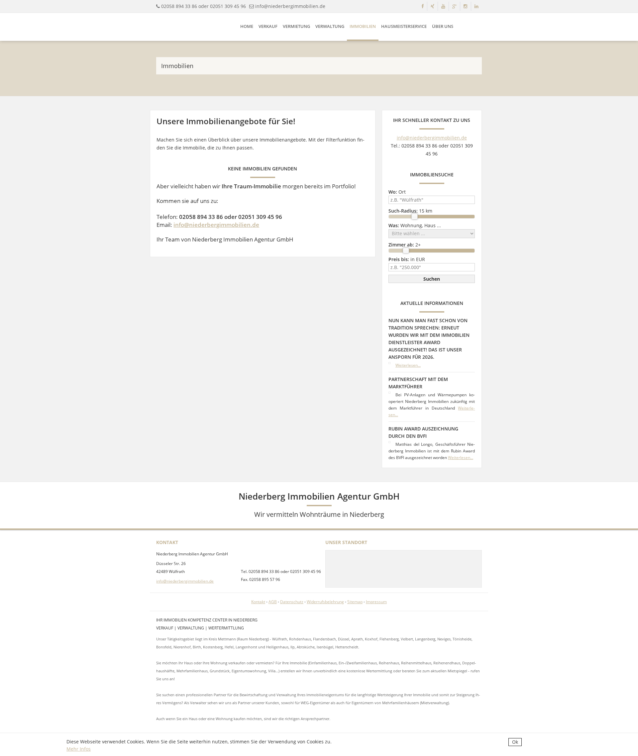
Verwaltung (329, 26)
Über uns (442, 26)
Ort (397, 192)
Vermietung (296, 26)
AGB (272, 602)
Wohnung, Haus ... (414, 225)
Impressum (376, 602)
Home (246, 26)
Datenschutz (291, 602)
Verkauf (268, 26)
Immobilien (363, 26)
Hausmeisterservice (404, 26)
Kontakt (258, 602)
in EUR (406, 259)
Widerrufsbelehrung (325, 602)
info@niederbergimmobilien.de (290, 6)
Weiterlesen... (408, 365)
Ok (515, 742)
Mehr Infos (78, 749)
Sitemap (355, 602)
